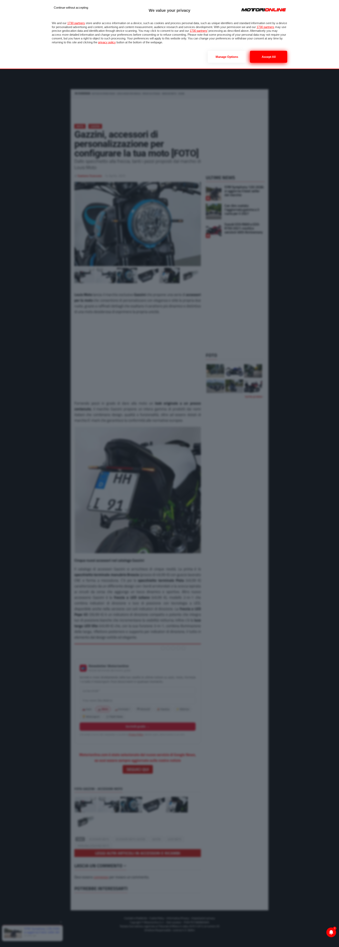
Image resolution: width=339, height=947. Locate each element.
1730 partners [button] (76, 23)
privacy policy (107, 42)
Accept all (269, 56)
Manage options (227, 56)
